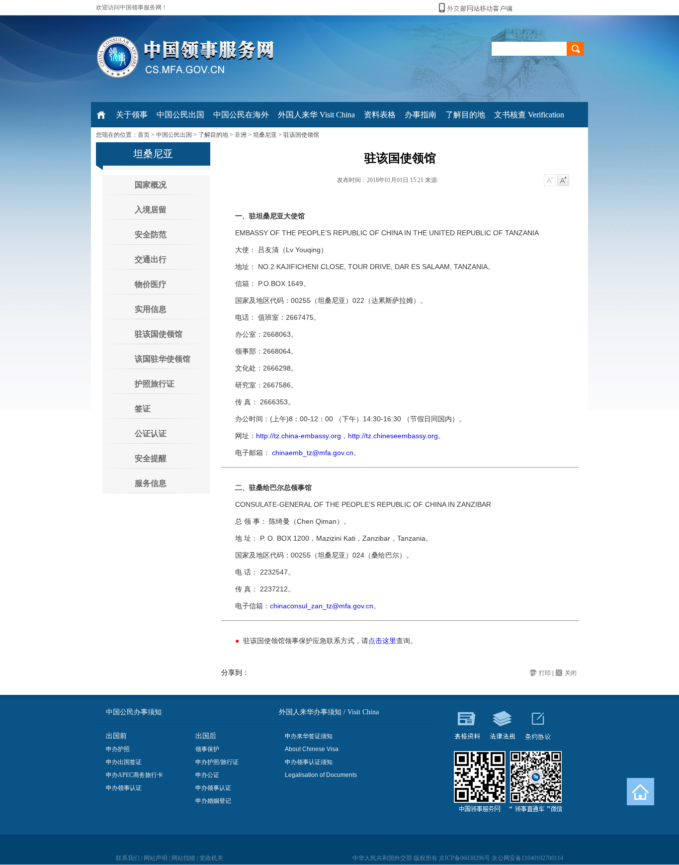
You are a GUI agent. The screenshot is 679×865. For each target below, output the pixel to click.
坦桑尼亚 (265, 134)
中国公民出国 (174, 134)
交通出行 (151, 259)
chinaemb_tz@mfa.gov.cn (312, 453)
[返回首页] (640, 791)
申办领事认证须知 (309, 762)
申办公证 (207, 774)
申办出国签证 (124, 762)
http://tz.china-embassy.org (298, 436)
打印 (545, 673)
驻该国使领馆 (301, 134)
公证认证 (151, 433)
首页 (144, 134)
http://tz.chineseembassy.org (393, 436)
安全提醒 (151, 458)
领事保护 (207, 749)
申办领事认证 (124, 787)
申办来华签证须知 (309, 736)
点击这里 (382, 641)
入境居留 (151, 209)
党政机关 (211, 858)
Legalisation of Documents (321, 774)
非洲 (241, 134)
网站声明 (156, 858)
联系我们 (128, 858)
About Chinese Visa (312, 749)
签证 (143, 408)
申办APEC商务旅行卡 (134, 774)
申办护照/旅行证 (217, 762)
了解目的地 (213, 134)
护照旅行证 (154, 384)
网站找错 (183, 858)
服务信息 (151, 483)
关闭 (571, 673)
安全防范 (151, 234)
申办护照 (118, 749)
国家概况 (151, 185)
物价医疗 (151, 284)
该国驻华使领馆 (162, 359)
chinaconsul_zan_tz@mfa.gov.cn (321, 606)
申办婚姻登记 (213, 800)
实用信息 (151, 309)
